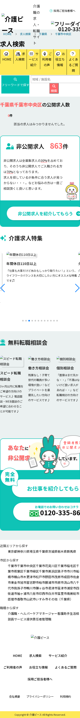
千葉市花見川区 (46, 565)
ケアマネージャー (45, 613)
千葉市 (12, 565)
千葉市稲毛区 (66, 565)
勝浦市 (49, 582)
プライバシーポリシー (40, 696)
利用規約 (65, 696)
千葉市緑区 (31, 571)
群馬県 (71, 551)
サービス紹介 (33, 59)
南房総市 (73, 593)
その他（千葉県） (60, 599)
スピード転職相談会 (10, 376)
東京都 (12, 551)
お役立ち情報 (60, 59)
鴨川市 (31, 588)
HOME (6, 59)
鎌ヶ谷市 (42, 588)
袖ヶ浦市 (23, 593)
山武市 (31, 599)
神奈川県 (23, 551)
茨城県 (52, 551)
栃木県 (62, 551)
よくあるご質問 (73, 65)
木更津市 (29, 576)
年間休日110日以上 (21, 263)
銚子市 (62, 571)
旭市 (23, 582)
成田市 (68, 576)
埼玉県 (34, 551)
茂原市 (59, 576)
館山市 (18, 576)
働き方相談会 (38, 367)
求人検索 (20, 56)
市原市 (59, 582)
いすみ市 (42, 599)
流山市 (68, 582)
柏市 (42, 582)
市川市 (71, 571)
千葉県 (43, 551)
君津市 (52, 588)
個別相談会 (65, 367)
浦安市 (71, 588)
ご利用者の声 (47, 59)
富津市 (62, 588)
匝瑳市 (12, 599)
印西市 (43, 593)
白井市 (52, 593)
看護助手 (63, 613)
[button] (2, 288)
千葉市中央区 (26, 565)
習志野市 (32, 582)
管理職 (46, 619)
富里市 (62, 593)
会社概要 (14, 696)
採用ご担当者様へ (64, 11)
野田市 (49, 576)
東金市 (15, 582)
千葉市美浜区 (48, 571)
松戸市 (40, 576)
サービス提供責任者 (28, 619)
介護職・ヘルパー (20, 613)
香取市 (21, 599)
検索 (54, 90)
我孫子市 (20, 588)
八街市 (34, 593)
